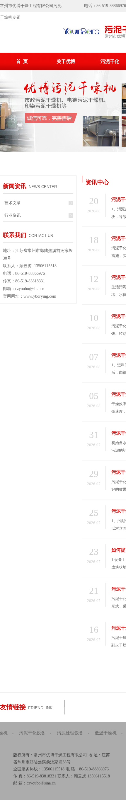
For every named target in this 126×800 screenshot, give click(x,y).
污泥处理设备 (70, 733)
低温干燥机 (106, 733)
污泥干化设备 (32, 733)
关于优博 (66, 61)
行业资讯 (12, 215)
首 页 (22, 61)
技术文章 (12, 203)
